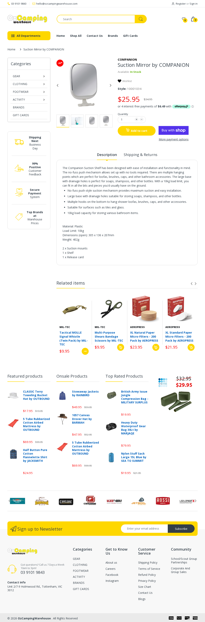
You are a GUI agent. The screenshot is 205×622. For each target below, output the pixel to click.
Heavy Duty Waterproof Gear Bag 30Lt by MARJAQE (133, 428)
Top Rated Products (124, 376)
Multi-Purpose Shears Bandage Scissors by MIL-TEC (109, 336)
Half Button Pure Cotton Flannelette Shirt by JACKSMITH (35, 455)
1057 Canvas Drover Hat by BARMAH (82, 418)
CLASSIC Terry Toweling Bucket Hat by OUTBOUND (36, 395)
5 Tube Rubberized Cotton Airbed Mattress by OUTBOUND (36, 424)
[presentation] (192, 284)
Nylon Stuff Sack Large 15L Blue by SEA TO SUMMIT (133, 457)
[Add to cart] (120, 347)
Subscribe (181, 529)
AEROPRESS (137, 327)
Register (181, 3)
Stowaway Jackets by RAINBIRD (85, 393)
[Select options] (85, 351)
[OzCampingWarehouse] (29, 19)
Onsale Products (71, 376)
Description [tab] (107, 154)
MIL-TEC (64, 327)
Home (11, 49)
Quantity (123, 114)
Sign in (194, 3)
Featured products (25, 376)
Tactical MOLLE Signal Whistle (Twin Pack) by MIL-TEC (73, 338)
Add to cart (139, 131)
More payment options (174, 139)
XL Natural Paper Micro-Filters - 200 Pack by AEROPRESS (144, 336)
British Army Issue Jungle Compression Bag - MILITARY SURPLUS (134, 397)
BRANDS (18, 107)
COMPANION (127, 59)
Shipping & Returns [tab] (140, 154)
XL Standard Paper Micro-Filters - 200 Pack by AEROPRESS (179, 336)
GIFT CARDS (21, 115)
